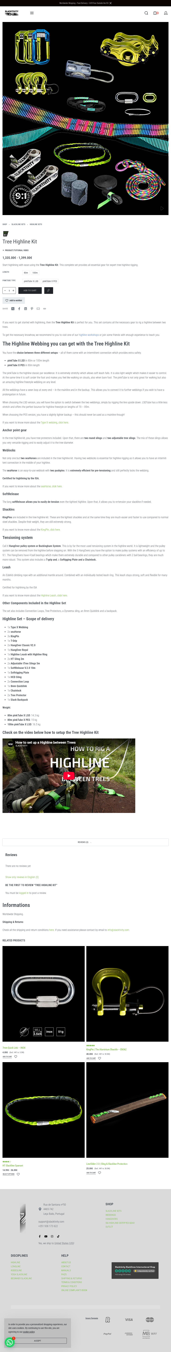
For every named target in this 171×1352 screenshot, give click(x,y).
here (51, 930)
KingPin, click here (50, 529)
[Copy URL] (44, 308)
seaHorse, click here (51, 486)
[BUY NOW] (48, 290)
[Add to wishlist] (15, 1056)
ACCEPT (37, 1341)
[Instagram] (52, 1236)
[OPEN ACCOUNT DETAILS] (166, 13)
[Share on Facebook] (19, 308)
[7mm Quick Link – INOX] (44, 994)
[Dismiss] (111, 3)
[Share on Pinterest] (31, 308)
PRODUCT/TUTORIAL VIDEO (17, 250)
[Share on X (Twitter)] (12, 308)
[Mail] (38, 308)
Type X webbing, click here (54, 422)
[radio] (26, 273)
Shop (5, 224)
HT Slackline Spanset (13, 1165)
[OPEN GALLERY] (85, 118)
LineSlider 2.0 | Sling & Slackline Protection (106, 1163)
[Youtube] (46, 1236)
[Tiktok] (58, 1236)
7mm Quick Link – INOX (14, 1047)
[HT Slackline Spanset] (44, 1110)
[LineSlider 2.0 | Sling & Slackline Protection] (127, 1110)
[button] (85, 842)
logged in (24, 893)
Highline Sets (36, 224)
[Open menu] (32, 13)
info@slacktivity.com (118, 930)
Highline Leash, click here (54, 595)
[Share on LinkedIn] (25, 308)
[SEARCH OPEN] (146, 13)
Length (6, 272)
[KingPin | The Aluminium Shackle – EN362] (127, 994)
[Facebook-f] (39, 1236)
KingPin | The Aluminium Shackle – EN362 (106, 1049)
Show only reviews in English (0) (22, 877)
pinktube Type (9, 280)
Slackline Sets (18, 224)
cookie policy (29, 1332)
